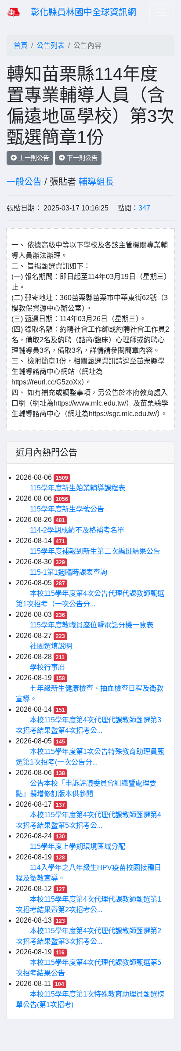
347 (144, 208)
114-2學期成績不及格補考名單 (77, 530)
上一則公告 (33, 157)
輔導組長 (96, 182)
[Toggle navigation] (161, 12)
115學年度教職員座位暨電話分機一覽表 (91, 625)
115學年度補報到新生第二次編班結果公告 (95, 551)
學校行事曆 (47, 667)
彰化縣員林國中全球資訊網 (83, 12)
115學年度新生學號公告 (67, 509)
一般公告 (24, 182)
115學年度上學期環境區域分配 (77, 846)
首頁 (21, 45)
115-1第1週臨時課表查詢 (68, 572)
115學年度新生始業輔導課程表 (77, 488)
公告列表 (50, 45)
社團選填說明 (51, 646)
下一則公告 (81, 157)
